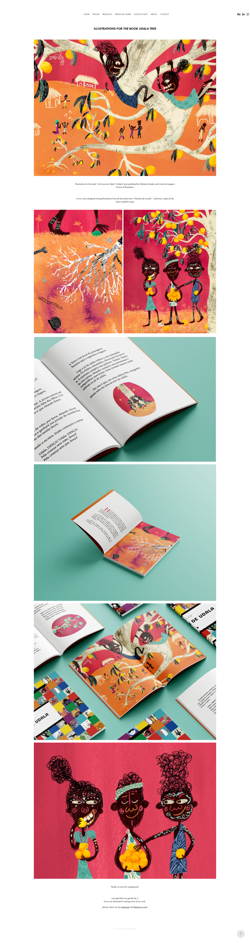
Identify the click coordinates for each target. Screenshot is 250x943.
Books (96, 14)
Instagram (125, 907)
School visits (141, 14)
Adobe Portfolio (130, 928)
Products (107, 14)
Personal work (123, 14)
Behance (138, 907)
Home (87, 14)
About (154, 14)
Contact (164, 14)
